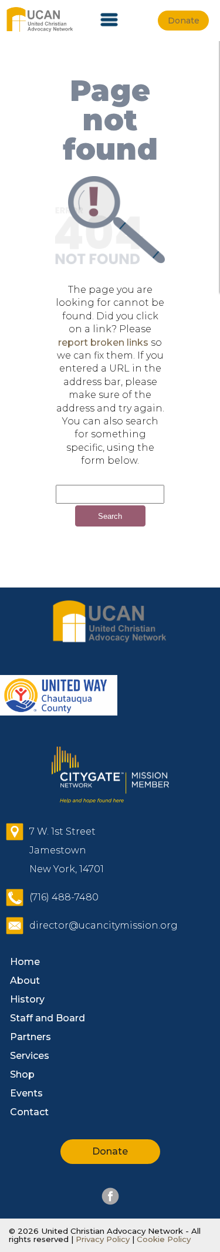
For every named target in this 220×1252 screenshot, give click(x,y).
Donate (110, 1151)
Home (25, 961)
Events (26, 1093)
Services (29, 1055)
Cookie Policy (162, 1239)
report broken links (103, 342)
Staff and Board (47, 1018)
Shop (22, 1074)
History (27, 999)
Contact (29, 1112)
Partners (30, 1036)
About (25, 980)
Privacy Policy (102, 1239)
